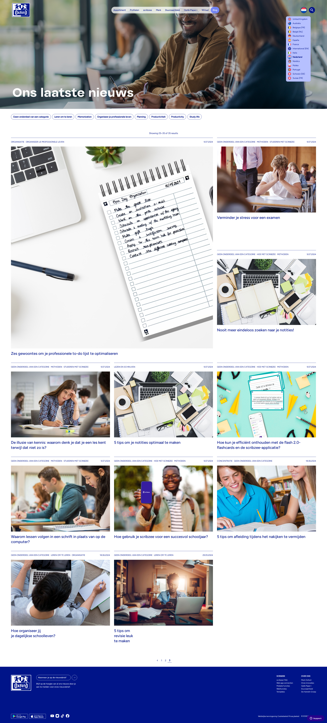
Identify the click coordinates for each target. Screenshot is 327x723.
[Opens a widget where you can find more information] (315, 718)
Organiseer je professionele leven (114, 116)
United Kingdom (300, 19)
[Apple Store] (37, 716)
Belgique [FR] (299, 27)
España (296, 40)
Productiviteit (158, 116)
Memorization (85, 116)
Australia (297, 23)
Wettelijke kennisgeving (267, 716)
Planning (141, 116)
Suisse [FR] (298, 78)
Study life (195, 116)
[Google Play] (19, 716)
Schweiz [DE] (299, 74)
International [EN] (301, 48)
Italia (295, 53)
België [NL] (298, 32)
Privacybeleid (294, 716)
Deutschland (298, 36)
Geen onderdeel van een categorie (31, 116)
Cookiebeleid (283, 716)
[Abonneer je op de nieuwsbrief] (74, 677)
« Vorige (157, 660)
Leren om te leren (63, 116)
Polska (295, 65)
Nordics (296, 61)
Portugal (296, 69)
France (296, 44)
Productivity (177, 116)
